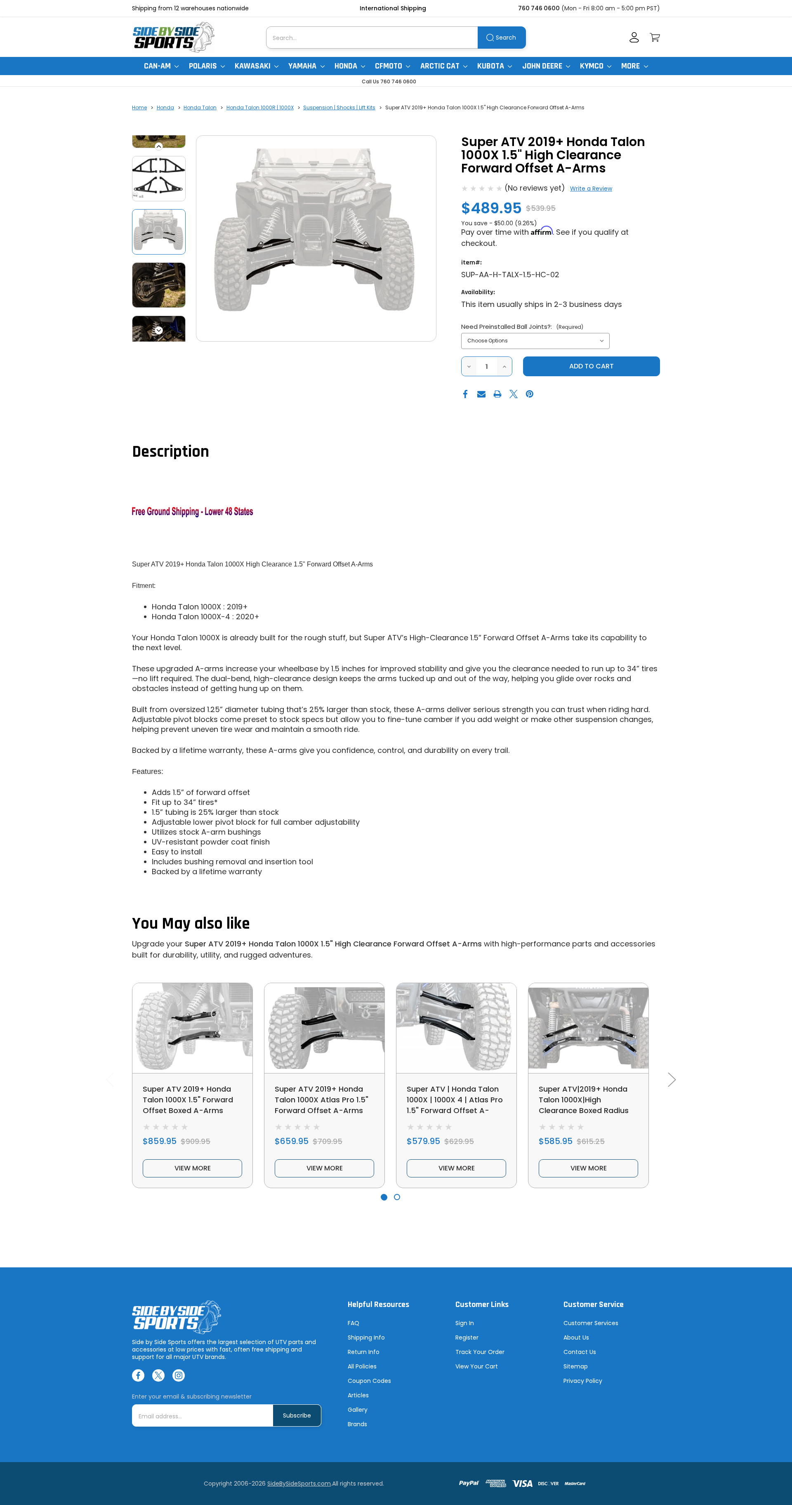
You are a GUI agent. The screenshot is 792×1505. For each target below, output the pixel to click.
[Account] (634, 37)
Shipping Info (366, 1337)
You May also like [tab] (191, 923)
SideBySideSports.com (299, 1483)
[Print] (497, 394)
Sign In (464, 1323)
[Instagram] (178, 1375)
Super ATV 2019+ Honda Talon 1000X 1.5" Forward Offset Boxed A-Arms (188, 1100)
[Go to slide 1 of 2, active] (384, 1197)
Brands (357, 1424)
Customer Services (590, 1323)
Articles (358, 1395)
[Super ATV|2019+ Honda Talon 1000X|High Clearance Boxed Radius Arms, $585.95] (588, 1028)
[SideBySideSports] (173, 37)
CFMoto (389, 66)
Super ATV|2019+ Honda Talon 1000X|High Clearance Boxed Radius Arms (584, 1105)
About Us (576, 1337)
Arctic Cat (440, 66)
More (631, 66)
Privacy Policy (582, 1381)
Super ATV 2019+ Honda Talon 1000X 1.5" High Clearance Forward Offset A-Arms (333, 944)
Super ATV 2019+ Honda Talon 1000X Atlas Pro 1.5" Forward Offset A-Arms (321, 1100)
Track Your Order (479, 1352)
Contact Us (579, 1352)
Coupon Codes (369, 1381)
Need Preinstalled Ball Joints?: (522, 326)
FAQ (353, 1323)
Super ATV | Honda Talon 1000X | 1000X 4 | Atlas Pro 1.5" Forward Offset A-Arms (455, 1105)
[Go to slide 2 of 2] (397, 1197)
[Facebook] (465, 394)
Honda (347, 66)
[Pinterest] (530, 394)
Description (170, 451)
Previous (159, 146)
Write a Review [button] (591, 188)
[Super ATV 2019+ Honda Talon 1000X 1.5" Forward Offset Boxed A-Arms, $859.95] (192, 1028)
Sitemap (575, 1366)
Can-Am (158, 66)
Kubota (491, 66)
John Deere (543, 66)
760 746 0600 (539, 8)
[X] (513, 394)
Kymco (592, 66)
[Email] (481, 394)
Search (506, 37)
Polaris (204, 66)
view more (192, 1168)
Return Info (364, 1352)
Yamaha (303, 66)
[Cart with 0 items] (655, 37)
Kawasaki (253, 66)
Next (159, 330)
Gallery (358, 1410)
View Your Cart (476, 1366)
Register (466, 1337)
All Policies (362, 1366)
